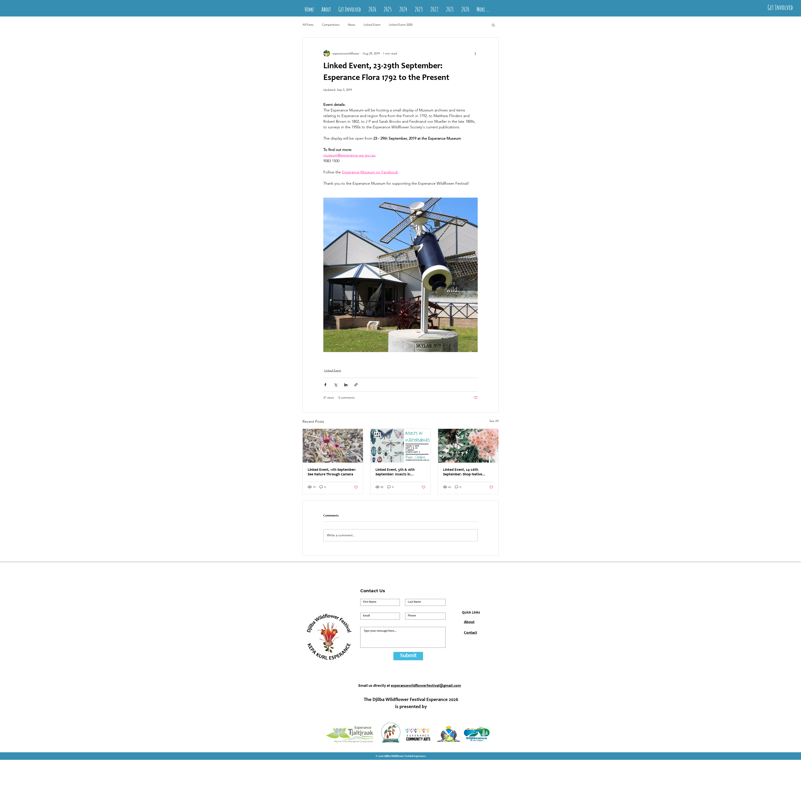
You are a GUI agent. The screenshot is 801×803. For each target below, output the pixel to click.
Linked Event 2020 (400, 25)
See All (494, 421)
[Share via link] (356, 385)
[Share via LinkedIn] (346, 385)
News (351, 25)
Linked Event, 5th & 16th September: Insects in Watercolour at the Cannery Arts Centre (398, 472)
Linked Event (372, 25)
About (469, 622)
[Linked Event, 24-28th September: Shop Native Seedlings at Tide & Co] (468, 446)
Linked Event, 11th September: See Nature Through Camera (332, 472)
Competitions (331, 25)
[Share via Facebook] (325, 385)
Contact (470, 633)
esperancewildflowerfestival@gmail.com (426, 686)
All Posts (308, 25)
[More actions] (475, 53)
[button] (493, 25)
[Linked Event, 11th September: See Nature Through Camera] (333, 446)
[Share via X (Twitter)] (336, 385)
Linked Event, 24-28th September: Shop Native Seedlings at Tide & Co (462, 472)
